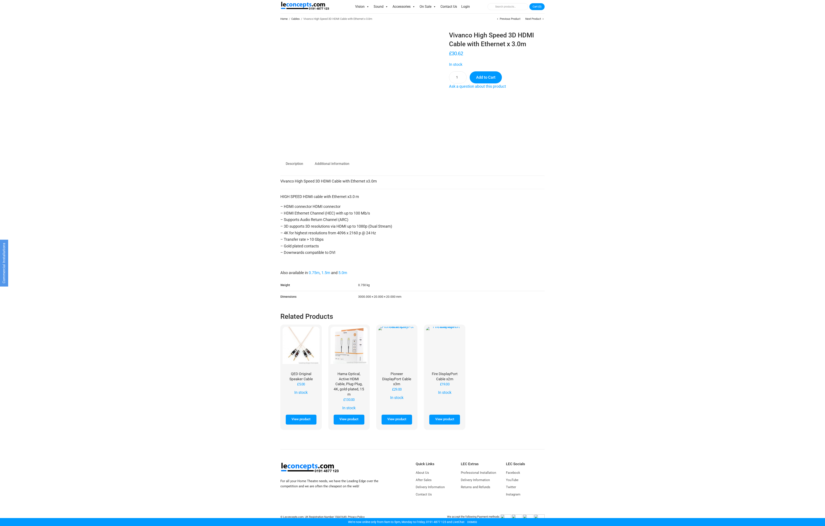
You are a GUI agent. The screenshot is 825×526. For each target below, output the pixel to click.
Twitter (511, 487)
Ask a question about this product (477, 86)
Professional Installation (478, 473)
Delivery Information (430, 487)
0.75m (314, 272)
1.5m (325, 272)
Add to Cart (485, 77)
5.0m (342, 272)
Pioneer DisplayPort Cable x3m (396, 379)
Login (465, 7)
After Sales (424, 480)
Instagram (513, 494)
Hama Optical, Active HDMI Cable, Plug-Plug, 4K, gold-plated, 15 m (349, 384)
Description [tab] (294, 164)
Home (284, 18)
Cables (295, 18)
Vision (360, 7)
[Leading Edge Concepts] (306, 6)
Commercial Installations (4, 263)
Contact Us (448, 7)
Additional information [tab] (332, 164)
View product (301, 419)
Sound (378, 7)
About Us (422, 473)
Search (490, 6)
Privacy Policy (356, 516)
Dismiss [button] (472, 522)
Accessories (402, 7)
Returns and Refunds (475, 487)
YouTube (512, 480)
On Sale (425, 7)
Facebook (513, 473)
